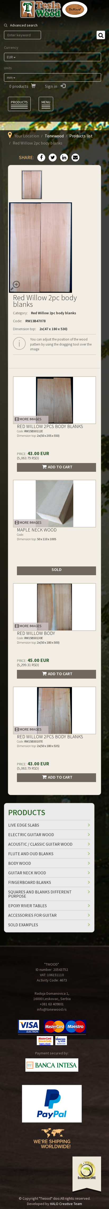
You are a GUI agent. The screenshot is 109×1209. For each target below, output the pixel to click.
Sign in (51, 86)
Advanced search (24, 25)
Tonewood (54, 135)
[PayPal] (52, 1104)
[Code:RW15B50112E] (54, 400)
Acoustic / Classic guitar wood (40, 844)
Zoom (15, 286)
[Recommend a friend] (74, 157)
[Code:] (54, 503)
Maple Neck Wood (37, 530)
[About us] (52, 1142)
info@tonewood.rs (52, 1009)
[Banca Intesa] (51, 1065)
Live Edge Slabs (23, 825)
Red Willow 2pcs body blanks (50, 426)
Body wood (19, 863)
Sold (57, 569)
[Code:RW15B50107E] (54, 710)
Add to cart (60, 466)
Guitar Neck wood (27, 872)
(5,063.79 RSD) (28, 458)
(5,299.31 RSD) (28, 664)
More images (30, 419)
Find (101, 35)
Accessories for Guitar (32, 915)
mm (10, 77)
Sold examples (23, 924)
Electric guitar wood (31, 834)
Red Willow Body (36, 633)
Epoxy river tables (27, 905)
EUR (10, 57)
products (18, 86)
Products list (81, 135)
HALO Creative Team (66, 1203)
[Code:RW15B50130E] (54, 607)
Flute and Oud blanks (30, 853)
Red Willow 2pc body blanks (53, 313)
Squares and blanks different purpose (40, 894)
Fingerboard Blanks (29, 882)
